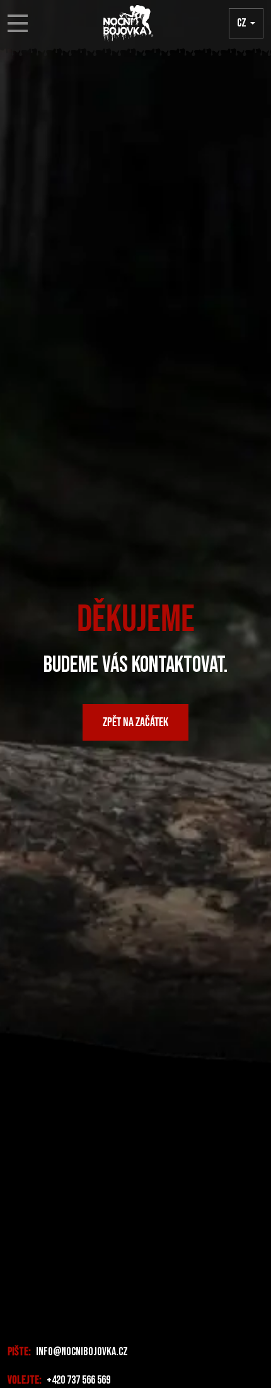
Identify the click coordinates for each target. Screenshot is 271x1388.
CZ (241, 23)
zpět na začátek (135, 722)
